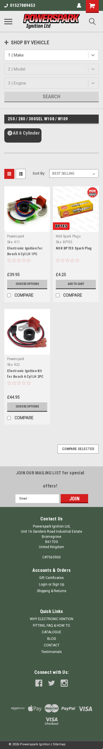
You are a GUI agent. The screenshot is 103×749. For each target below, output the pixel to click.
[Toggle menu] (8, 21)
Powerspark (16, 236)
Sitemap (59, 744)
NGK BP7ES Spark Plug (74, 248)
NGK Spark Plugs (68, 236)
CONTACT (52, 645)
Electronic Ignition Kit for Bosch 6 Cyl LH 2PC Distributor (25, 376)
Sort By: (39, 173)
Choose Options (27, 283)
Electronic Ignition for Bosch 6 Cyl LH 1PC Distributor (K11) (25, 254)
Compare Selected (78, 449)
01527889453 (22, 5)
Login (43, 584)
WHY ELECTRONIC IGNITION (51, 619)
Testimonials (51, 652)
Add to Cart (76, 283)
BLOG (51, 639)
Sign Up (58, 584)
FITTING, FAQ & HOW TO (51, 626)
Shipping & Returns (51, 591)
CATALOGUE (51, 632)
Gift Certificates (51, 578)
